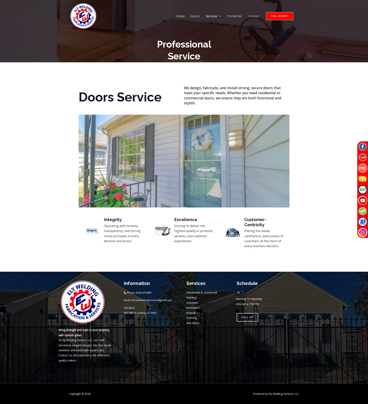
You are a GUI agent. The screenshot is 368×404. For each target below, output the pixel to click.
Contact (253, 16)
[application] (219, 16)
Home (180, 16)
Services (211, 16)
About (195, 16)
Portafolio (234, 16)
